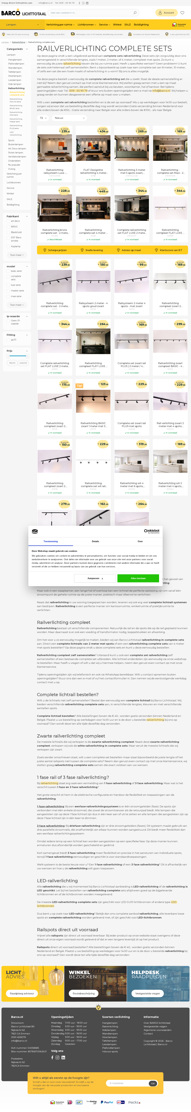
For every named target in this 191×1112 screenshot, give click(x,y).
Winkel (10, 193)
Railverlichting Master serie (16, 120)
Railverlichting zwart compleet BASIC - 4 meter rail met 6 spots (170, 365)
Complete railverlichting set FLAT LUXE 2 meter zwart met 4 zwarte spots (131, 232)
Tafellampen (14, 72)
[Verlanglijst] (182, 13)
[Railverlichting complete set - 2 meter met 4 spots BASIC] (55, 281)
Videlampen (109, 1030)
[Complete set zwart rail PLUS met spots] (132, 401)
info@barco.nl (45, 3)
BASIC (14, 226)
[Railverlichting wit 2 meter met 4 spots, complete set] (170, 461)
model (11, 266)
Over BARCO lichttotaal (157, 1022)
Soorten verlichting (116, 1017)
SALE (9, 199)
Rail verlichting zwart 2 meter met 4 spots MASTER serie (170, 425)
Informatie (151, 1017)
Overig (11, 169)
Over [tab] (140, 541)
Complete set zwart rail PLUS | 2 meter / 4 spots (132, 365)
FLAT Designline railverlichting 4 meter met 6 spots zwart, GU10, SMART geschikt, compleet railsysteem (93, 172)
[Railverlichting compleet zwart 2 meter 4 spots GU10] (55, 461)
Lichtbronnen (14, 182)
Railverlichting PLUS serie (16, 126)
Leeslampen (14, 80)
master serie (17, 290)
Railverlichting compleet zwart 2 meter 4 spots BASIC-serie (54, 425)
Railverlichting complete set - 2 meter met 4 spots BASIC (55, 305)
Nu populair (14, 164)
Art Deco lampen (17, 148)
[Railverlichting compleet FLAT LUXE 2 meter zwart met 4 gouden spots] (170, 208)
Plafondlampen (16, 63)
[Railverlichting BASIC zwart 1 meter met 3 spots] (93, 401)
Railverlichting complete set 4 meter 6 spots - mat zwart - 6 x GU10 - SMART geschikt (93, 232)
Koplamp (15, 246)
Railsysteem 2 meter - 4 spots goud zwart (93, 305)
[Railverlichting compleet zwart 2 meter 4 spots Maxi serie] (170, 281)
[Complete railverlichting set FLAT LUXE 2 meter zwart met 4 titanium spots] (55, 341)
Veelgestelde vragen (155, 1026)
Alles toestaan (138, 578)
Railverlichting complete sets (17, 93)
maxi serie (16, 296)
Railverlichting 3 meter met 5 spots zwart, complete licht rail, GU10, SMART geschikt (131, 172)
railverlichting (72, 63)
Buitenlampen (15, 144)
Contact (148, 1033)
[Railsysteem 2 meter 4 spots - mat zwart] (132, 281)
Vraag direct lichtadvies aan (16, 3)
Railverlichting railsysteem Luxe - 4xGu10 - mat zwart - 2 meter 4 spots (54, 172)
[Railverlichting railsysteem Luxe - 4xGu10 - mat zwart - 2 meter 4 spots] (55, 148)
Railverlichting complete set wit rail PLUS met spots (93, 485)
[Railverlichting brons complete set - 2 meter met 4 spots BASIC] (55, 208)
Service (10, 188)
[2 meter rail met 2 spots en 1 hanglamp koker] (55, 521)
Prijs (9, 351)
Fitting (11, 335)
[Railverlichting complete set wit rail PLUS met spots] (93, 461)
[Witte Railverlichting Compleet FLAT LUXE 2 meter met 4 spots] (132, 521)
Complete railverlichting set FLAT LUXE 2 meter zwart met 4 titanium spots (54, 365)
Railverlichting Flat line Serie (16, 100)
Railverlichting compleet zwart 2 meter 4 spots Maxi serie (170, 305)
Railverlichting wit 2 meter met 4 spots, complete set (170, 485)
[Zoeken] (135, 12)
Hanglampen (15, 59)
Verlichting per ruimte (14, 175)
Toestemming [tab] (51, 541)
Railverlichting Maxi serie (16, 113)
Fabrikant (13, 216)
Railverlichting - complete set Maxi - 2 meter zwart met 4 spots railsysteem (170, 172)
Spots (11, 140)
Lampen (11, 54)
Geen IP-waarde (15, 322)
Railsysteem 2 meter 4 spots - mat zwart (131, 305)
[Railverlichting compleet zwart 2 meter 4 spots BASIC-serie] (55, 401)
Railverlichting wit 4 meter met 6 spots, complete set (132, 485)
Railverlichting (16, 88)
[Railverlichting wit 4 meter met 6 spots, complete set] (132, 461)
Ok (153, 1083)
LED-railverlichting (16, 133)
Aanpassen (93, 578)
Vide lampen (14, 84)
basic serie (16, 271)
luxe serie (16, 285)
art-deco (15, 221)
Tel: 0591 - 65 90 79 (64, 3)
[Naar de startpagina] (23, 12)
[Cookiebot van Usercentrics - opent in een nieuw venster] (146, 531)
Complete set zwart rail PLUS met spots (132, 425)
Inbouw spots (110, 1051)
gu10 (13, 339)
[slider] (8, 356)
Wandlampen (15, 68)
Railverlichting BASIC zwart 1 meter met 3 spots (93, 425)
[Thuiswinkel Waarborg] (179, 24)
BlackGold (16, 232)
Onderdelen (14, 160)
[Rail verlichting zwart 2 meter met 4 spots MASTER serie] (170, 401)
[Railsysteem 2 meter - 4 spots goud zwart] (93, 281)
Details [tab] (95, 541)
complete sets (16, 278)
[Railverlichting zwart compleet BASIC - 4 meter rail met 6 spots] (170, 341)
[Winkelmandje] (185, 13)
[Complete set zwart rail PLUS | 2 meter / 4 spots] (132, 341)
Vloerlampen (14, 76)
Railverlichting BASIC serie (16, 106)
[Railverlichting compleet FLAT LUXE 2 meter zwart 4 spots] (93, 341)
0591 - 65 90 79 (78, 90)
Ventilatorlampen (17, 156)
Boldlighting (13, 204)
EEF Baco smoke (16, 239)
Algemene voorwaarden (157, 1030)
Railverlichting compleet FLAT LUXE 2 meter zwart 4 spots (93, 365)
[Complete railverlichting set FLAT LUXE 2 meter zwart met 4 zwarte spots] (132, 208)
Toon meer (16, 255)
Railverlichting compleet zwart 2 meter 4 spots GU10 (55, 485)
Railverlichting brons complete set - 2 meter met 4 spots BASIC (55, 232)
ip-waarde (13, 316)
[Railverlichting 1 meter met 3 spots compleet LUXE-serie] (93, 521)
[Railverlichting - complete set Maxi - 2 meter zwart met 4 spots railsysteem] (170, 148)
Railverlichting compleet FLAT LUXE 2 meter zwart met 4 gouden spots (170, 232)
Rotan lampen (15, 152)
